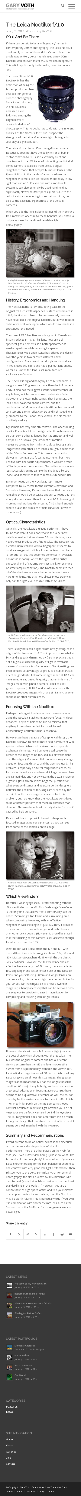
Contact (10, 1463)
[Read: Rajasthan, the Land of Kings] (9, 1295)
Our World (20, 1375)
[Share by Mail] (70, 1234)
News (10, 1411)
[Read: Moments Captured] (9, 1347)
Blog (8, 1457)
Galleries (11, 1451)
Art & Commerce (23, 1365)
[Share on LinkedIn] (45, 1234)
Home (9, 1439)
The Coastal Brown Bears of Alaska (33, 1303)
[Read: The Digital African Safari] (9, 1315)
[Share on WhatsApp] (28, 1234)
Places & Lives (22, 1355)
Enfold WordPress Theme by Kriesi (49, 1487)
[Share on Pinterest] (36, 1234)
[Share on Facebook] (10, 1234)
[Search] (61, 6)
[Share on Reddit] (62, 1234)
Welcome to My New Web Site (31, 1283)
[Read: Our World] (9, 1377)
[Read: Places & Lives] (9, 1357)
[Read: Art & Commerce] (9, 1367)
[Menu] (70, 6)
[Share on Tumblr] (53, 1234)
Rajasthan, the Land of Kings (30, 1293)
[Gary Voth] (33, 6)
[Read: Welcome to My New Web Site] (9, 1285)
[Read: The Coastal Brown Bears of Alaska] (9, 1305)
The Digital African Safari (28, 1313)
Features (31, 31)
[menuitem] (61, 6)
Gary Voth (47, 31)
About (9, 1445)
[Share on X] (19, 1234)
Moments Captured (25, 1345)
